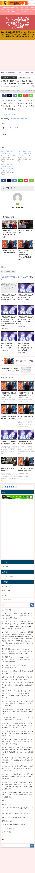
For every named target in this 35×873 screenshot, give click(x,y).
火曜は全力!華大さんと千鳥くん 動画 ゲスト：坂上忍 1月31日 (8, 166)
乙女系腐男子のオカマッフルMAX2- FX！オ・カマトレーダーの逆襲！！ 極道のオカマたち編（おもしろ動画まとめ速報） (17, 659)
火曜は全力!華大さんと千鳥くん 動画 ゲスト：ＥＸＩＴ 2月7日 (25, 153)
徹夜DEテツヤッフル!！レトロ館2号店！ (14, 817)
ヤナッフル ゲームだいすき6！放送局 (13, 824)
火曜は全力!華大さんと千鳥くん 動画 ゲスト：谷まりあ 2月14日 (8, 153)
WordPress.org (6, 599)
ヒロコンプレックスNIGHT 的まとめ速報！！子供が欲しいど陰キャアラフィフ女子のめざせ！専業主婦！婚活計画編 (17, 795)
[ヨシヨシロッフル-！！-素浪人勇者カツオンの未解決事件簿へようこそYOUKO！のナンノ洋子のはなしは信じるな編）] (17, 768)
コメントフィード (7, 595)
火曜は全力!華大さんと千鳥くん (9, 77)
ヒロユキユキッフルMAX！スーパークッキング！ (17, 813)
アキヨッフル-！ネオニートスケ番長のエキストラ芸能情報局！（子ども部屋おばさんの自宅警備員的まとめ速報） (17, 760)
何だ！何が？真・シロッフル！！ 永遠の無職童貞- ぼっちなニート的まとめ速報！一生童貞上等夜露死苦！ (17, 685)
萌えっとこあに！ (7, 804)
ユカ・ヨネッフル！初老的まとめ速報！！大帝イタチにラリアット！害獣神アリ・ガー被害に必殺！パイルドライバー (17, 733)
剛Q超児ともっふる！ (8, 821)
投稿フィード (6, 590)
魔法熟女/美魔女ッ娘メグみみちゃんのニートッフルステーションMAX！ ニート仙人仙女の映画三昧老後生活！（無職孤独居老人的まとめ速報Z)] (17, 651)
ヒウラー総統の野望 (8, 828)
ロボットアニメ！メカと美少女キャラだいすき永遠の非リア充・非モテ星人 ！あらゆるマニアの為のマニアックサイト (17, 703)
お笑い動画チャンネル (25, 77)
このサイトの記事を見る (9, 114)
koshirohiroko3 (17, 207)
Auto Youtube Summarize (18, 118)
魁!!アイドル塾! (6, 831)
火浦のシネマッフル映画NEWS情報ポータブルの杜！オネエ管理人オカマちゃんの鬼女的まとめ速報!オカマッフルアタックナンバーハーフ (17, 725)
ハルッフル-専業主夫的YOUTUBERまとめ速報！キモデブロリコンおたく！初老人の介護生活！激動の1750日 (17, 711)
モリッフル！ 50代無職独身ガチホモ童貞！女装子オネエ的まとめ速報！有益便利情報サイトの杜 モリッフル (17, 776)
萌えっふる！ (6, 800)
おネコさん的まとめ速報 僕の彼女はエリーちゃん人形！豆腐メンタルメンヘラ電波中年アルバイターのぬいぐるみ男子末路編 (17, 616)
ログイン (5, 586)
